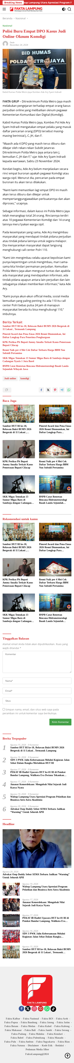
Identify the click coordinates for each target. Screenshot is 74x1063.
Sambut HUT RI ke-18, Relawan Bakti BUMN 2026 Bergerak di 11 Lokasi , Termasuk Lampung (36, 328)
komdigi (24, 378)
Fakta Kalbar (13, 1018)
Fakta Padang (18, 1034)
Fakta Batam (11, 1026)
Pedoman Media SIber (37, 1049)
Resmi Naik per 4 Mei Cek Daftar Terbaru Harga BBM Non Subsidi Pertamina (34, 351)
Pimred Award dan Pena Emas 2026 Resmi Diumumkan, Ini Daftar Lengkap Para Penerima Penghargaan (34, 335)
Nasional (7, 25)
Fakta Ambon (26, 1041)
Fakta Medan (28, 1026)
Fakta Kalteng (62, 1026)
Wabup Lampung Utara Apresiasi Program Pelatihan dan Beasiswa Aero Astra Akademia (40, 798)
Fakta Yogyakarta (45, 1041)
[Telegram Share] (62, 389)
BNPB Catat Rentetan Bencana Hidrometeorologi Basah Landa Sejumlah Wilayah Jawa (35, 367)
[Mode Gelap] (64, 9)
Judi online (10, 378)
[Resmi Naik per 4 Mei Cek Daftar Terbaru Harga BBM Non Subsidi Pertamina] (55, 449)
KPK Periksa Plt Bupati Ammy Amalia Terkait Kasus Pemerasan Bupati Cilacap (37, 344)
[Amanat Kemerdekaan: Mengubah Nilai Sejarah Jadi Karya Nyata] (11, 904)
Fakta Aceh (62, 1018)
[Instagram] (34, 1009)
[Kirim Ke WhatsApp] (68, 389)
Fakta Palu (10, 1041)
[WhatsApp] (47, 1009)
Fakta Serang (62, 1030)
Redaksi (59, 1045)
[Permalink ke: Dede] (5, 43)
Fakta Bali (30, 1030)
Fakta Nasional (31, 1018)
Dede (12, 42)
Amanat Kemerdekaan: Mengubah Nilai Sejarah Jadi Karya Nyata (38, 786)
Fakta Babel (17, 1037)
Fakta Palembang (35, 1037)
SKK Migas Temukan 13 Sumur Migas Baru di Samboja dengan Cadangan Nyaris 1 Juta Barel (36, 360)
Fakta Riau (64, 1041)
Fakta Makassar (13, 1030)
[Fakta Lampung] (25, 9)
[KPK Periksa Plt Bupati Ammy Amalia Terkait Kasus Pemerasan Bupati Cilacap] (19, 449)
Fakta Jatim (63, 1022)
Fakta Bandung (29, 1022)
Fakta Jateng (47, 1022)
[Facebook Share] (41, 389)
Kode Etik (47, 1045)
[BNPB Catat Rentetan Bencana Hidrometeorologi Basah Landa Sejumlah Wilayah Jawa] (55, 484)
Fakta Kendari (55, 1034)
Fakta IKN (47, 1018)
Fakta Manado (55, 1037)
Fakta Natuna (17, 1045)
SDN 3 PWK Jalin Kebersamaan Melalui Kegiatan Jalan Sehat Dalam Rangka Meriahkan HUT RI (40, 761)
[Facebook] (21, 1009)
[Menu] (5, 9)
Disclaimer (33, 1045)
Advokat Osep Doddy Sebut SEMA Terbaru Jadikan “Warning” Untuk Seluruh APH (37, 810)
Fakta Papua (11, 1022)
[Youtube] (40, 1009)
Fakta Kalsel (44, 1026)
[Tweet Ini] (48, 389)
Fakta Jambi (45, 1030)
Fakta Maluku (36, 1034)
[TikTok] (53, 1009)
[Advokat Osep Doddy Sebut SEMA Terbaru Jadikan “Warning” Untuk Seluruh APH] (37, 848)
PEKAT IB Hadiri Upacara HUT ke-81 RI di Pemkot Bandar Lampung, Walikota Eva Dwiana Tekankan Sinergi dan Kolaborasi (38, 774)
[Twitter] (28, 1009)
